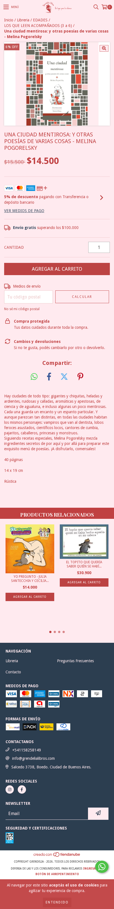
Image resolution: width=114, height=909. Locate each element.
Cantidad (14, 247)
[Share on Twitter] (64, 376)
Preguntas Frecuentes (75, 661)
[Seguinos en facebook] (22, 789)
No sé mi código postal (22, 309)
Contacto (13, 672)
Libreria (23, 20)
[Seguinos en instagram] (10, 789)
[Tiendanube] (57, 856)
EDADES (40, 20)
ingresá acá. (93, 868)
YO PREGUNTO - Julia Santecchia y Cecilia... (30, 579)
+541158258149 (26, 750)
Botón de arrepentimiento (57, 874)
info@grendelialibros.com (33, 758)
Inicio (8, 20)
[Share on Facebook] (49, 376)
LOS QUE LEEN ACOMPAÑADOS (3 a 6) (38, 25)
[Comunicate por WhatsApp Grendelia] (101, 867)
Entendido (57, 902)
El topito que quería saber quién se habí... (84, 564)
